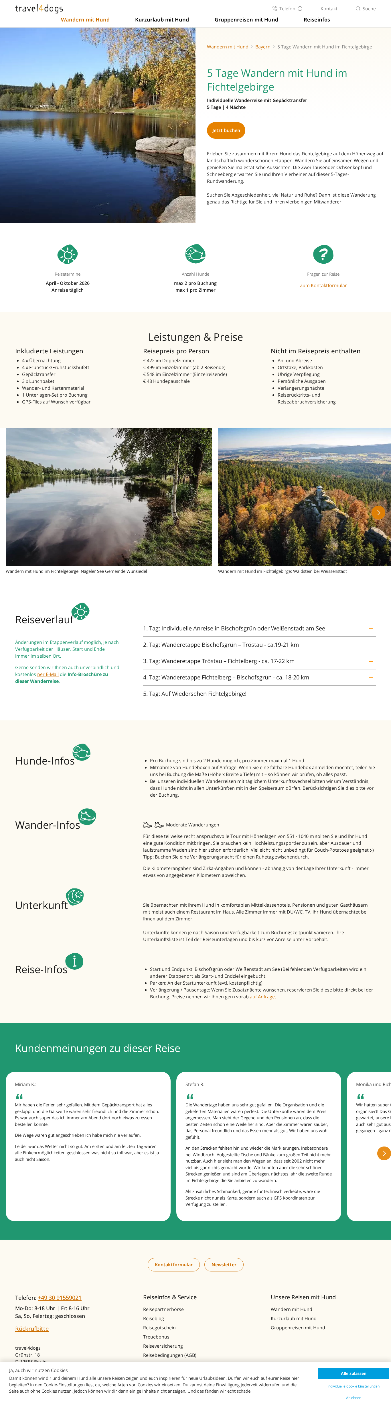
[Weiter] (378, 513)
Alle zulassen (353, 1373)
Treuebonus (156, 1337)
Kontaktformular (174, 1264)
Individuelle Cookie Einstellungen (353, 1386)
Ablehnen (353, 1397)
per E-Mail (48, 674)
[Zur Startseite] (39, 8)
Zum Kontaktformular (323, 285)
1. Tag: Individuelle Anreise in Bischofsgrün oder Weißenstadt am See (234, 628)
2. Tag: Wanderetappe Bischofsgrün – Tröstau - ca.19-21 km (221, 644)
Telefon (287, 8)
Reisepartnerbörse (163, 1309)
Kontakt (329, 8)
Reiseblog (153, 1318)
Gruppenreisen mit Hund (246, 19)
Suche (369, 8)
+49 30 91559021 (60, 1298)
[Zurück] (12, 513)
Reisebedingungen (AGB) (169, 1355)
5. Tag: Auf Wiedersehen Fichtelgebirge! (194, 693)
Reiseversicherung (163, 1346)
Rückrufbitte (32, 1328)
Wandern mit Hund (85, 19)
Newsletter (224, 1264)
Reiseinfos (317, 19)
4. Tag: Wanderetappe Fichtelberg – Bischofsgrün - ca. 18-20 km (226, 677)
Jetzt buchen (226, 130)
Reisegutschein (159, 1327)
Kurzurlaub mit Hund (162, 19)
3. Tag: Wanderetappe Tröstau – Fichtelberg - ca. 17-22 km (219, 661)
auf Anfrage (262, 996)
